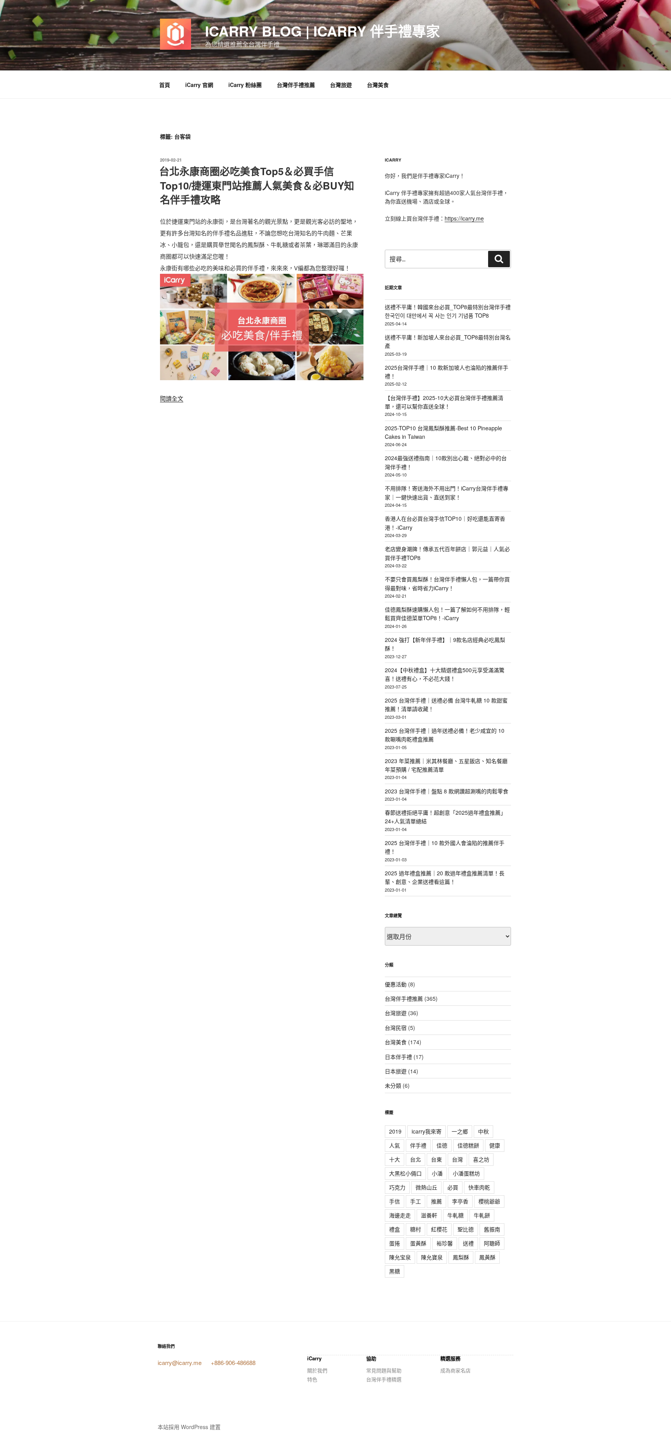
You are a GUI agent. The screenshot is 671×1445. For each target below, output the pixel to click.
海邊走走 (400, 1215)
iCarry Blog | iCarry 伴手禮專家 (322, 31)
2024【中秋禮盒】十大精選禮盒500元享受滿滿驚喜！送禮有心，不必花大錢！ (444, 674)
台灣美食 (378, 85)
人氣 (394, 1145)
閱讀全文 (171, 398)
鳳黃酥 (487, 1257)
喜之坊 (481, 1159)
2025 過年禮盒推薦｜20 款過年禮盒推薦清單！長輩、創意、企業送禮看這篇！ (444, 877)
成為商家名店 (455, 1370)
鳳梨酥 (461, 1257)
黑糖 (394, 1271)
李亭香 (460, 1201)
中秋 (483, 1131)
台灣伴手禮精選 (384, 1379)
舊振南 (492, 1229)
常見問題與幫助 (384, 1370)
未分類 (393, 1085)
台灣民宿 (396, 1027)
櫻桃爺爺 (489, 1201)
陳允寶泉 (432, 1257)
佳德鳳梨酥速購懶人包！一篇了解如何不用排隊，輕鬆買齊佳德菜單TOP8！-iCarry (447, 613)
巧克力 (397, 1187)
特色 (312, 1379)
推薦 (436, 1201)
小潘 (437, 1173)
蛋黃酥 (418, 1243)
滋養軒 (429, 1215)
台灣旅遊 (341, 85)
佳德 (441, 1145)
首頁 (164, 85)
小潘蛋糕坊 (466, 1173)
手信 (394, 1201)
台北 (415, 1159)
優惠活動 (396, 984)
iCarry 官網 (199, 85)
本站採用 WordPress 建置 (189, 1427)
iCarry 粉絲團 (245, 85)
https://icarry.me (464, 218)
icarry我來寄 (427, 1131)
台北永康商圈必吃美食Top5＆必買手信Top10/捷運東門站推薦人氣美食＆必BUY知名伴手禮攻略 (256, 185)
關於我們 (317, 1370)
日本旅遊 (396, 1071)
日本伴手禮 (398, 1057)
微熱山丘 (426, 1187)
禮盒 (394, 1229)
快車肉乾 (479, 1187)
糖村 (415, 1229)
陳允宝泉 (400, 1257)
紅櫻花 (439, 1229)
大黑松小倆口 (405, 1173)
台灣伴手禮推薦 (296, 85)
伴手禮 (418, 1145)
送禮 (468, 1243)
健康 (494, 1145)
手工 (415, 1201)
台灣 (457, 1159)
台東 (436, 1159)
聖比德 (465, 1229)
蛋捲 (394, 1243)
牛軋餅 (482, 1215)
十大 (394, 1159)
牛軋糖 (455, 1215)
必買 (452, 1187)
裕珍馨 (444, 1243)
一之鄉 (460, 1131)
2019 (395, 1131)
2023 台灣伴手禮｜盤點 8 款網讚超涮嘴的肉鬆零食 (446, 791)
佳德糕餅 (468, 1145)
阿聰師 (492, 1243)
